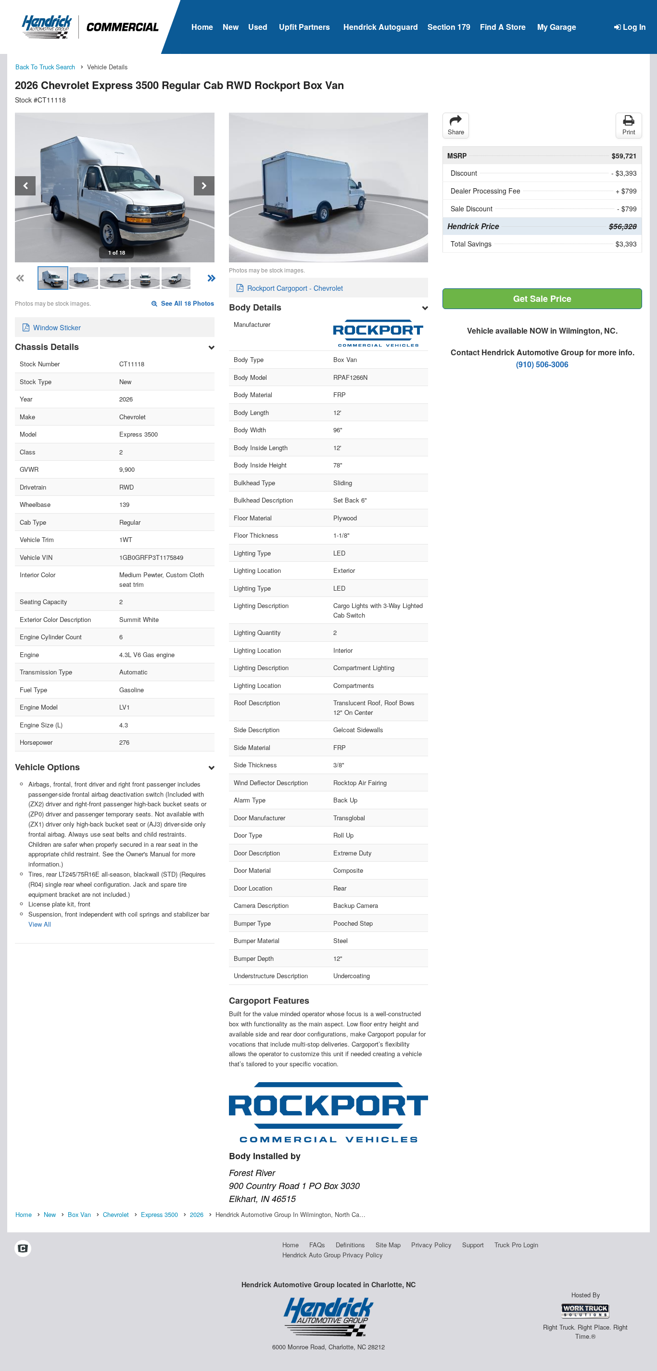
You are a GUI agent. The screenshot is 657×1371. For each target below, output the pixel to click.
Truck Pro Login (516, 1244)
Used (257, 26)
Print (628, 131)
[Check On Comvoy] (22, 1249)
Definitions (350, 1244)
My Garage (556, 26)
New (231, 26)
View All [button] (39, 924)
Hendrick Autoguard (380, 26)
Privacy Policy (431, 1244)
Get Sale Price (542, 298)
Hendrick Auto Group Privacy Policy (332, 1254)
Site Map (388, 1244)
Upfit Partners (304, 26)
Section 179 (449, 26)
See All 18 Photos (186, 303)
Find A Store (503, 26)
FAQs (317, 1244)
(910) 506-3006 (542, 364)
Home (202, 26)
